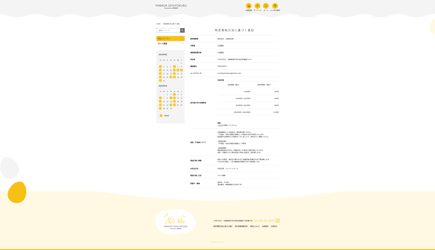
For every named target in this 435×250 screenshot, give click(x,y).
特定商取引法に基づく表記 (222, 226)
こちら (220, 125)
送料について (255, 226)
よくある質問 (275, 10)
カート (265, 10)
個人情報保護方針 (241, 226)
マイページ (257, 10)
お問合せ (274, 226)
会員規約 (265, 226)
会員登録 (249, 10)
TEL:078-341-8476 (264, 221)
